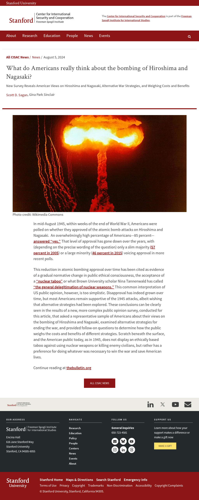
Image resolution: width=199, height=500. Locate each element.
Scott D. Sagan (17, 95)
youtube (175, 404)
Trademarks (96, 485)
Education (52, 35)
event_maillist (187, 404)
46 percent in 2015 (107, 252)
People (72, 35)
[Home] (44, 18)
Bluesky (123, 441)
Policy (73, 438)
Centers (74, 448)
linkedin (150, 404)
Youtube (131, 441)
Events (104, 35)
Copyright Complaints (169, 485)
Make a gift (165, 446)
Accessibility (144, 485)
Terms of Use (48, 485)
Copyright (78, 485)
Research (29, 35)
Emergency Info (135, 479)
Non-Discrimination (120, 485)
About (11, 35)
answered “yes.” (47, 241)
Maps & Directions (79, 479)
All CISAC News (17, 57)
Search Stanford (108, 479)
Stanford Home (51, 479)
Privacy (64, 485)
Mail (115, 441)
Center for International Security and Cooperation (136, 16)
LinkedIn (123, 449)
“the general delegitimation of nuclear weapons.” (73, 286)
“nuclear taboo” (49, 281)
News (88, 35)
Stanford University (21, 2)
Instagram (115, 449)
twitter (162, 404)
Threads (131, 449)
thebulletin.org (78, 367)
